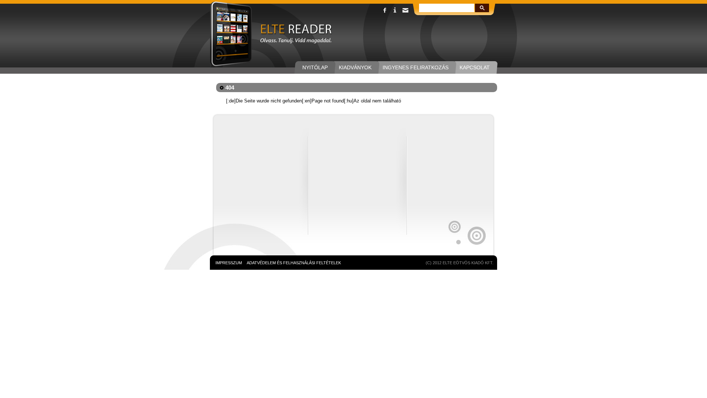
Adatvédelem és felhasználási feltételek (294, 263)
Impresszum (228, 263)
